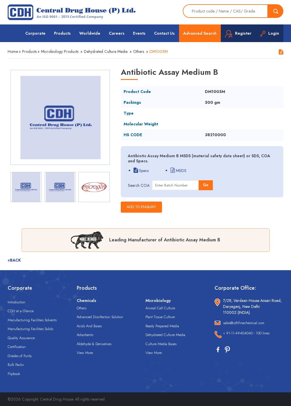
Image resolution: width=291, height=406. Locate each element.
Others (138, 51)
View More (85, 352)
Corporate (35, 33)
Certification (17, 346)
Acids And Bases (89, 326)
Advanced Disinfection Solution (100, 317)
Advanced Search (200, 33)
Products (62, 33)
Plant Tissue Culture (160, 317)
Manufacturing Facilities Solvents (32, 320)
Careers (116, 33)
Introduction (16, 302)
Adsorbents (85, 334)
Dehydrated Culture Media (106, 51)
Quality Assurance (21, 338)
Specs (143, 170)
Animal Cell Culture (160, 308)
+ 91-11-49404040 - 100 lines (246, 333)
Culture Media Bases (161, 344)
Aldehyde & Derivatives (94, 344)
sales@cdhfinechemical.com (243, 323)
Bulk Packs (16, 364)
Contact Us (164, 33)
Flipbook (14, 373)
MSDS (180, 170)
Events (139, 33)
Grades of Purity (20, 356)
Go (205, 185)
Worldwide (89, 33)
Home (13, 51)
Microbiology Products (59, 51)
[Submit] (275, 11)
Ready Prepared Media (162, 326)
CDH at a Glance (21, 311)
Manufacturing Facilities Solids (30, 329)
